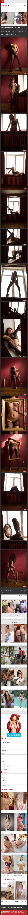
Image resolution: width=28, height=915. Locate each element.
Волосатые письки (5, 769)
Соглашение (13, 907)
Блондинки (3, 750)
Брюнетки (3, 747)
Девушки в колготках (12, 597)
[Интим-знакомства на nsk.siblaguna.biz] (14, 736)
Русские (3, 777)
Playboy (3, 745)
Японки (3, 774)
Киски (2, 764)
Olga (8, 592)
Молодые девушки (5, 756)
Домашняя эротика (5, 742)
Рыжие (3, 753)
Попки (2, 761)
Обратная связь (5, 907)
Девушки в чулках (5, 766)
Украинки (3, 780)
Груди (2, 758)
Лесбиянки (3, 783)
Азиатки (5, 597)
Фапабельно (4, 5)
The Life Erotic (9, 590)
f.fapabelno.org (4, 913)
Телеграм (19, 907)
